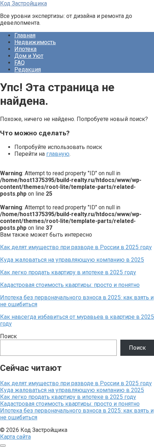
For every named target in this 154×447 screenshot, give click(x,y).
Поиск (8, 336)
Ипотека (25, 49)
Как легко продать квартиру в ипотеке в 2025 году (68, 397)
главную (57, 153)
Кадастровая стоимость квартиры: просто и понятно (70, 403)
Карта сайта (15, 436)
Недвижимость (35, 42)
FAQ (19, 62)
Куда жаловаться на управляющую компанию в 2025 (72, 390)
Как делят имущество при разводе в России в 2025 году (76, 383)
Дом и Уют (28, 55)
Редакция (27, 69)
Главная (24, 35)
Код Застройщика (23, 3)
